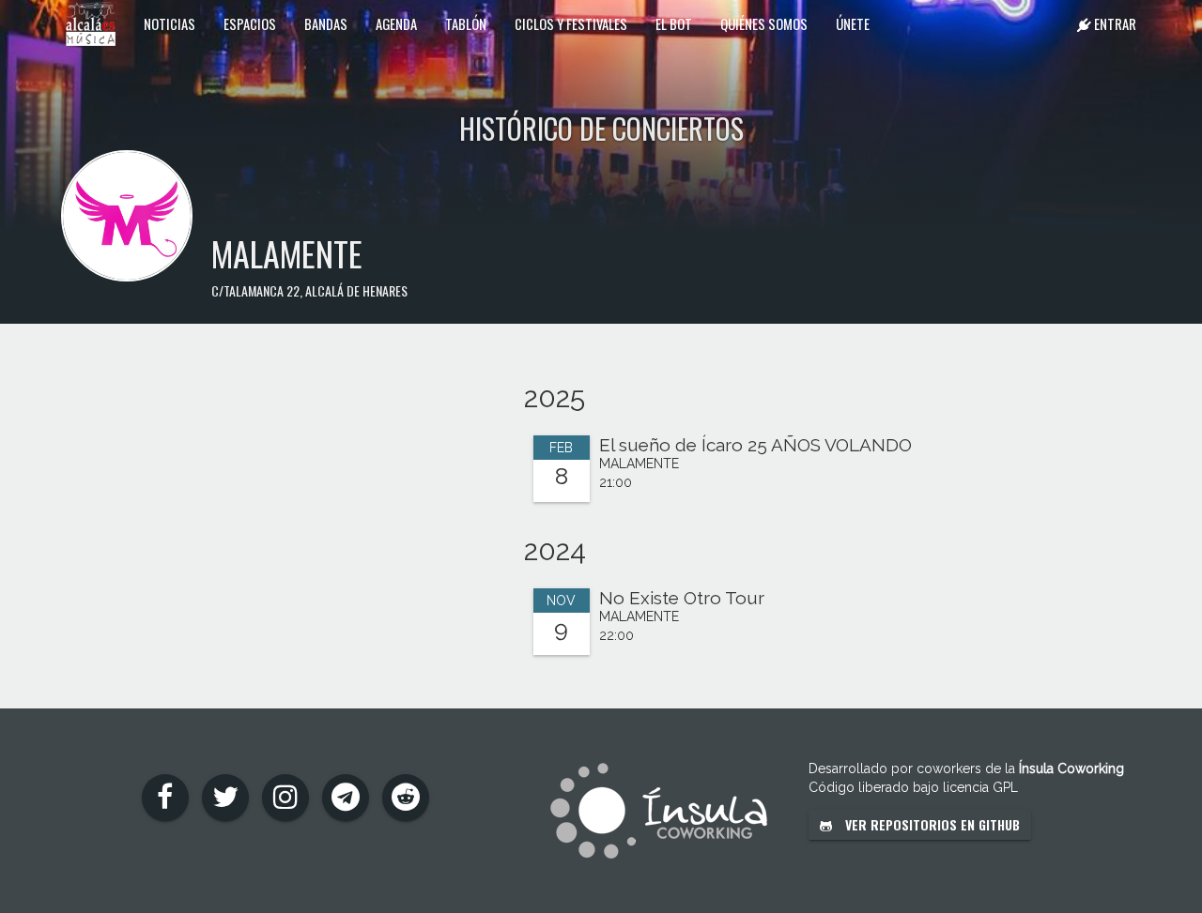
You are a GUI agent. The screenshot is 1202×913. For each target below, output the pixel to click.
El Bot (673, 23)
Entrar (1113, 23)
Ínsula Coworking (1071, 768)
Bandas (325, 23)
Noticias (169, 23)
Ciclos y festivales (571, 23)
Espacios (249, 23)
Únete (853, 23)
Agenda (396, 23)
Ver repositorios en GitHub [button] (930, 824)
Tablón (465, 23)
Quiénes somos (764, 23)
